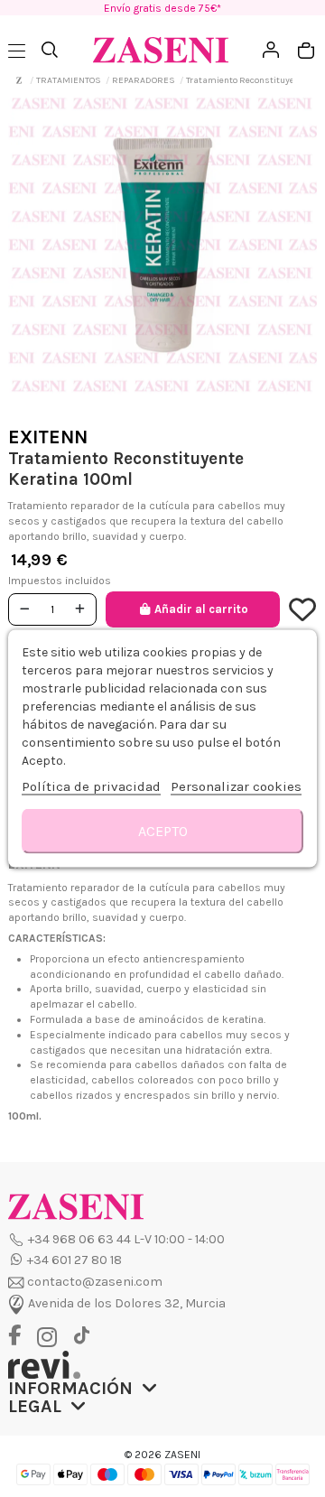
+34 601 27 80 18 (74, 1260)
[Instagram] (51, 1338)
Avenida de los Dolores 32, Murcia (127, 1303)
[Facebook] (21, 1336)
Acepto (163, 831)
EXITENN (48, 437)
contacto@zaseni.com (94, 1281)
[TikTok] (81, 1335)
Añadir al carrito (201, 609)
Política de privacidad (91, 786)
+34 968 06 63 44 (79, 1239)
